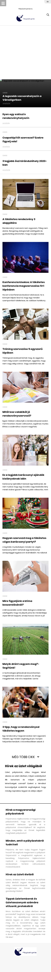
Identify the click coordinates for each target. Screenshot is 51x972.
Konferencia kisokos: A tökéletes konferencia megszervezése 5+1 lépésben (23, 285)
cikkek (5, 93)
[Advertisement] (25, 52)
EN (48, 2)
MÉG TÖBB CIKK (23, 757)
